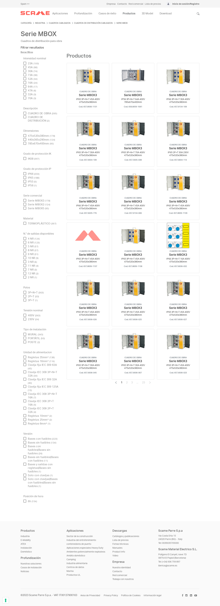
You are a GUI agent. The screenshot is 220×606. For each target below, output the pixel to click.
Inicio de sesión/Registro (185, 4)
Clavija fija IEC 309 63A (42, 367)
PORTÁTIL (36, 338)
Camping (71, 559)
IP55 (32, 181)
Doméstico (26, 552)
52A (32, 79)
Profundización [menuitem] (83, 13)
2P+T (33, 296)
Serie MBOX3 (39, 200)
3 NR (32, 262)
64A (32, 86)
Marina (70, 571)
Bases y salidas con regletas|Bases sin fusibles (40, 468)
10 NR (33, 258)
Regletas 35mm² (41, 357)
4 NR (34, 238)
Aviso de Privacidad (90, 595)
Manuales (117, 548)
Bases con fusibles (42, 439)
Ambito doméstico (76, 556)
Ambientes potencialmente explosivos (86, 552)
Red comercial (119, 575)
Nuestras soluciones (31, 564)
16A (32, 83)
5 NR (33, 246)
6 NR (34, 242)
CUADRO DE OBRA (42, 113)
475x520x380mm (41, 136)
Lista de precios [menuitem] (153, 4)
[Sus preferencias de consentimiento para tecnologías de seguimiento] (6, 600)
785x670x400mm (41, 143)
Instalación (26, 548)
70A (32, 98)
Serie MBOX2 (39, 204)
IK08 (33, 159)
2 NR (32, 277)
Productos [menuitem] (129, 13)
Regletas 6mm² (39, 423)
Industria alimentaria (77, 563)
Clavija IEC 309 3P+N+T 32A (42, 374)
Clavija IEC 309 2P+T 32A (41, 410)
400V (34, 315)
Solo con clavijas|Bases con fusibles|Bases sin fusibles (43, 483)
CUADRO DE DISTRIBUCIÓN (38, 119)
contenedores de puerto (79, 544)
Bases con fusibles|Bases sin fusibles (39, 450)
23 (144, 383)
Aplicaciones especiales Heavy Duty (85, 548)
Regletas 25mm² (40, 420)
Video (115, 556)
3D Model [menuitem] (147, 13)
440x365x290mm (41, 139)
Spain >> (25, 4)
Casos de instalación (31, 568)
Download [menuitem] (166, 13)
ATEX (23, 544)
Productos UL (74, 575)
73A (32, 75)
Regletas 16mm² (41, 361)
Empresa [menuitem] (111, 4)
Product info (118, 552)
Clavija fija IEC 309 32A (42, 381)
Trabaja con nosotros (123, 579)
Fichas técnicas (120, 544)
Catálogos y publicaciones (125, 536)
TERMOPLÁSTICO (42, 223)
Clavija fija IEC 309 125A (43, 388)
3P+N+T (36, 292)
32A (32, 94)
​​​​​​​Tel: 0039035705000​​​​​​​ (168, 543)
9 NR (33, 254)
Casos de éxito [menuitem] (107, 13)
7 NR (32, 269)
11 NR (33, 266)
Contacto (117, 571)
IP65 (33, 178)
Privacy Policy (111, 595)
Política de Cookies (130, 595)
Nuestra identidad (121, 568)
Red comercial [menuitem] (136, 4)
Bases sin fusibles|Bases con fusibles (43, 459)
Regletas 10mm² (40, 416)
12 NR (33, 273)
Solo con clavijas (40, 475)
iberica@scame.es (167, 566)
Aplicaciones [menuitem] (60, 13)
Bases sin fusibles (42, 442)
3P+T (33, 300)
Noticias (25, 571)
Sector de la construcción (80, 536)
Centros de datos (75, 567)
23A (33, 63)
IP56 (32, 185)
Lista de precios (120, 540)
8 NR (33, 250)
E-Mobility (26, 540)
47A (32, 90)
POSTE (34, 342)
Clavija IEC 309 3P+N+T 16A (42, 396)
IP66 (33, 174)
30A (32, 71)
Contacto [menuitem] (122, 4)
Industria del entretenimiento (81, 540)
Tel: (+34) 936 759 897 (169, 562)
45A (32, 67)
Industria (25, 536)
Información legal (152, 595)
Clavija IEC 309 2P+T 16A (41, 403)
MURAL (35, 334)
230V (33, 319)
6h (32, 501)
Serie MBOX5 (38, 208)
